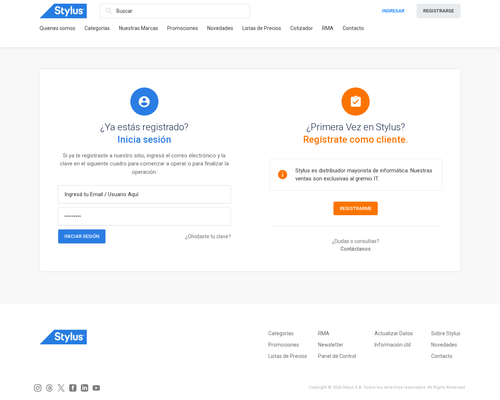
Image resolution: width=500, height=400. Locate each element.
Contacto (353, 28)
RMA (327, 28)
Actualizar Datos (393, 333)
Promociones (182, 28)
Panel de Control (337, 356)
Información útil (392, 345)
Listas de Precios (261, 28)
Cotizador (301, 28)
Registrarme (356, 208)
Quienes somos (57, 28)
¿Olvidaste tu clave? (208, 236)
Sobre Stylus (445, 333)
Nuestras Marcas (138, 28)
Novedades (220, 28)
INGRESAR (393, 11)
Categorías (97, 28)
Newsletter (330, 345)
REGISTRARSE (438, 11)
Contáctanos (355, 249)
